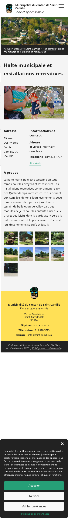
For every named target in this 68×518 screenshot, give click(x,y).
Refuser (34, 496)
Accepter (34, 485)
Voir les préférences (34, 506)
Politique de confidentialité (35, 514)
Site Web (35, 163)
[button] (62, 444)
